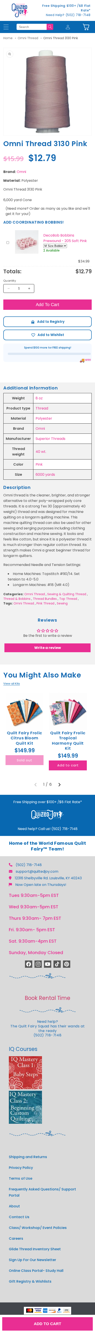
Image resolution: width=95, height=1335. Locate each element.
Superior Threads (50, 438)
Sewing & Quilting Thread (66, 594)
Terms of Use (20, 1178)
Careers (16, 1238)
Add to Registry (47, 321)
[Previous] (35, 784)
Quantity (9, 281)
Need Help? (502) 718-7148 (68, 15)
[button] (86, 27)
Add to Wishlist (47, 335)
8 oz (39, 398)
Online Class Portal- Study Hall (36, 1270)
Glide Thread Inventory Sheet (35, 1249)
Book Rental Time (47, 998)
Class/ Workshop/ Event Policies (38, 1227)
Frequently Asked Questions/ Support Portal (42, 1192)
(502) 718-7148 (29, 864)
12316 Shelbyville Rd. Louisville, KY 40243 (48, 878)
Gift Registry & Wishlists (30, 1281)
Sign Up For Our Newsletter (32, 1259)
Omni (21, 171)
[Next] (59, 784)
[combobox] (32, 27)
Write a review (47, 647)
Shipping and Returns (28, 1156)
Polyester (44, 418)
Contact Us (19, 1216)
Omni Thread (28, 38)
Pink (39, 464)
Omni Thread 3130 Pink (60, 38)
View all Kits (11, 683)
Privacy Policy (21, 1167)
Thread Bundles (45, 599)
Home (8, 38)
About (14, 1206)
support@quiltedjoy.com (37, 871)
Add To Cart (47, 304)
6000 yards (45, 474)
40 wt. (41, 451)
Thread (42, 408)
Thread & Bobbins (16, 599)
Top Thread (68, 599)
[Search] (50, 27)
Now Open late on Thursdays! (40, 884)
